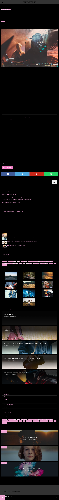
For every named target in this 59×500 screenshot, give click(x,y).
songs (41, 263)
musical (5, 265)
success (51, 263)
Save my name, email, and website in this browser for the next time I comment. (24, 163)
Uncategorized (7, 412)
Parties (5, 407)
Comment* (5, 138)
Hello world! (5, 191)
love (39, 261)
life (13, 117)
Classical (6, 396)
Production (7, 410)
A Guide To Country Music (9, 194)
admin (10, 119)
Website (4, 157)
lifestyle (17, 117)
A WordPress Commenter (8, 211)
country (5, 261)
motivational (45, 261)
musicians (5, 263)
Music (5, 402)
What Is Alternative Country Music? (11, 202)
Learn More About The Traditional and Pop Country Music (17, 199)
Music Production (5, 9)
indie (18, 261)
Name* (4, 146)
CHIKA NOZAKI (5, 254)
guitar (14, 261)
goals (9, 117)
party (20, 263)
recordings (36, 263)
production (29, 263)
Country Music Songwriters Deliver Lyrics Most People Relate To (19, 197)
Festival (6, 399)
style (46, 263)
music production (25, 117)
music (51, 261)
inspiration (24, 261)
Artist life (6, 394)
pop (24, 263)
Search (3, 179)
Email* (4, 152)
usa (55, 263)
